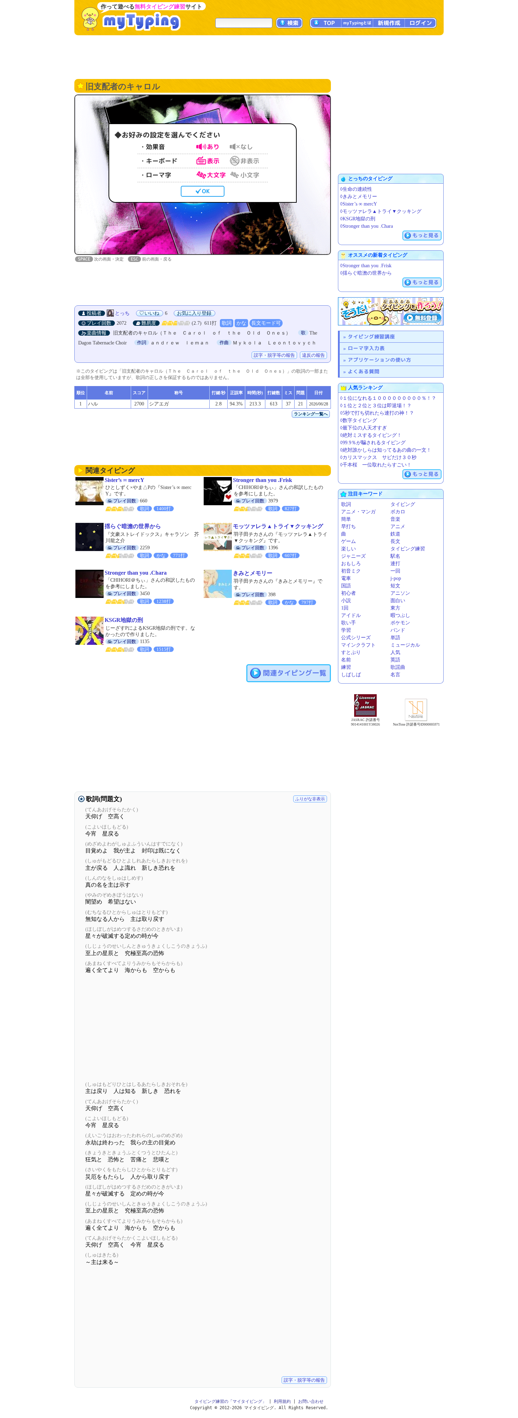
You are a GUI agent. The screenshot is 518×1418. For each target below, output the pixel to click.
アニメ (397, 526)
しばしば (351, 674)
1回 (345, 608)
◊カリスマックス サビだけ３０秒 (378, 457)
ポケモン (400, 622)
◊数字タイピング (358, 420)
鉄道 (395, 534)
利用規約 (282, 1401)
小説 (346, 600)
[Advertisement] (259, 56)
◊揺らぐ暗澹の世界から (366, 273)
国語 (346, 585)
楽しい (348, 548)
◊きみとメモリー (358, 196)
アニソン (400, 593)
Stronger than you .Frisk (262, 480)
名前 (346, 659)
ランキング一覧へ (311, 413)
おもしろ (351, 563)
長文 (395, 541)
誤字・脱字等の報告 (274, 355)
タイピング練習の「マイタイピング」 (230, 1401)
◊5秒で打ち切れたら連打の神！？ (377, 413)
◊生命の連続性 (356, 189)
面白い (397, 600)
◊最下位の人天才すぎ (363, 427)
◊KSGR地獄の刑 (357, 218)
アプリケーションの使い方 (379, 359)
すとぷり (351, 652)
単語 (395, 637)
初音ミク (351, 571)
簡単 (346, 519)
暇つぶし (400, 615)
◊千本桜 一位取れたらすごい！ (376, 464)
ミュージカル (405, 645)
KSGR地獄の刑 (124, 620)
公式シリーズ (356, 637)
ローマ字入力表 (366, 348)
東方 (395, 608)
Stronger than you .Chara (136, 573)
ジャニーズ (353, 556)
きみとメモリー (252, 573)
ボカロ (397, 511)
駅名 (395, 556)
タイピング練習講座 (371, 336)
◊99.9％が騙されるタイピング (373, 442)
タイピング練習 (407, 548)
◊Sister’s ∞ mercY (358, 204)
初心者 (348, 593)
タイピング (402, 504)
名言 (395, 674)
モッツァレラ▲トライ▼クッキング (278, 526)
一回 (395, 571)
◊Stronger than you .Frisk (365, 265)
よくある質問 (364, 371)
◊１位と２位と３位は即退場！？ (376, 405)
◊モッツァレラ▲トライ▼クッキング (380, 211)
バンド (397, 630)
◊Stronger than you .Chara (366, 226)
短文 (395, 585)
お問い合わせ (310, 1401)
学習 (346, 630)
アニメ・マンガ (358, 511)
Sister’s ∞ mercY (124, 480)
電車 (346, 578)
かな (241, 323)
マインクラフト (358, 645)
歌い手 (348, 622)
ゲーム (348, 541)
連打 (395, 563)
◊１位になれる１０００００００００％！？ (388, 398)
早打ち (348, 526)
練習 (346, 667)
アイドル (351, 615)
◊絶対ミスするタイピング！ (371, 435)
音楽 (395, 519)
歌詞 (227, 323)
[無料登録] (391, 311)
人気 (395, 652)
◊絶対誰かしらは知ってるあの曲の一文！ (385, 450)
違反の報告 (313, 355)
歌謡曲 (397, 667)
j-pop (395, 578)
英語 (395, 659)
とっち (122, 313)
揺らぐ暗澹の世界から (133, 526)
